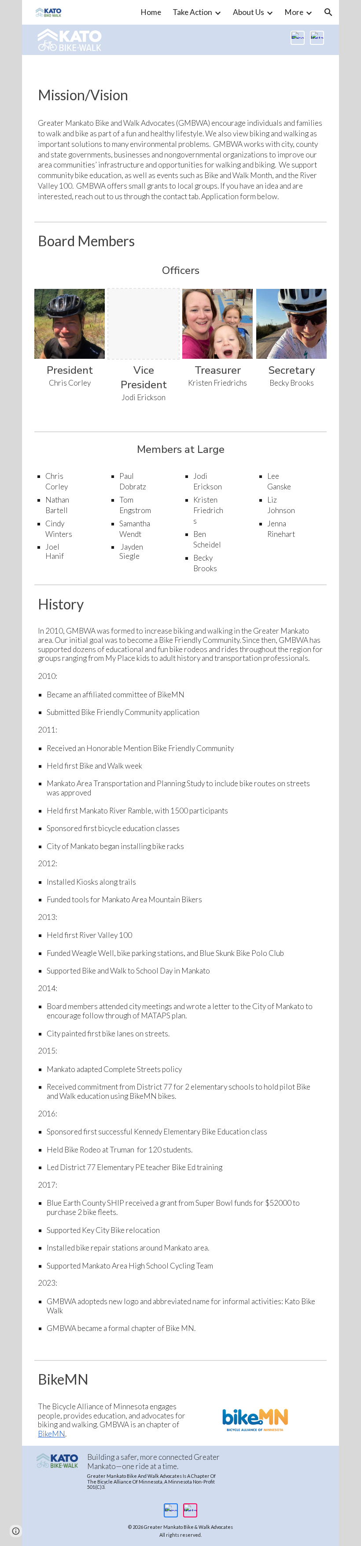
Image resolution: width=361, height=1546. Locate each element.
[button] (328, 12)
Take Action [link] (192, 12)
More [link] (294, 12)
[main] (180, 95)
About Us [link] (248, 12)
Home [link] (151, 12)
